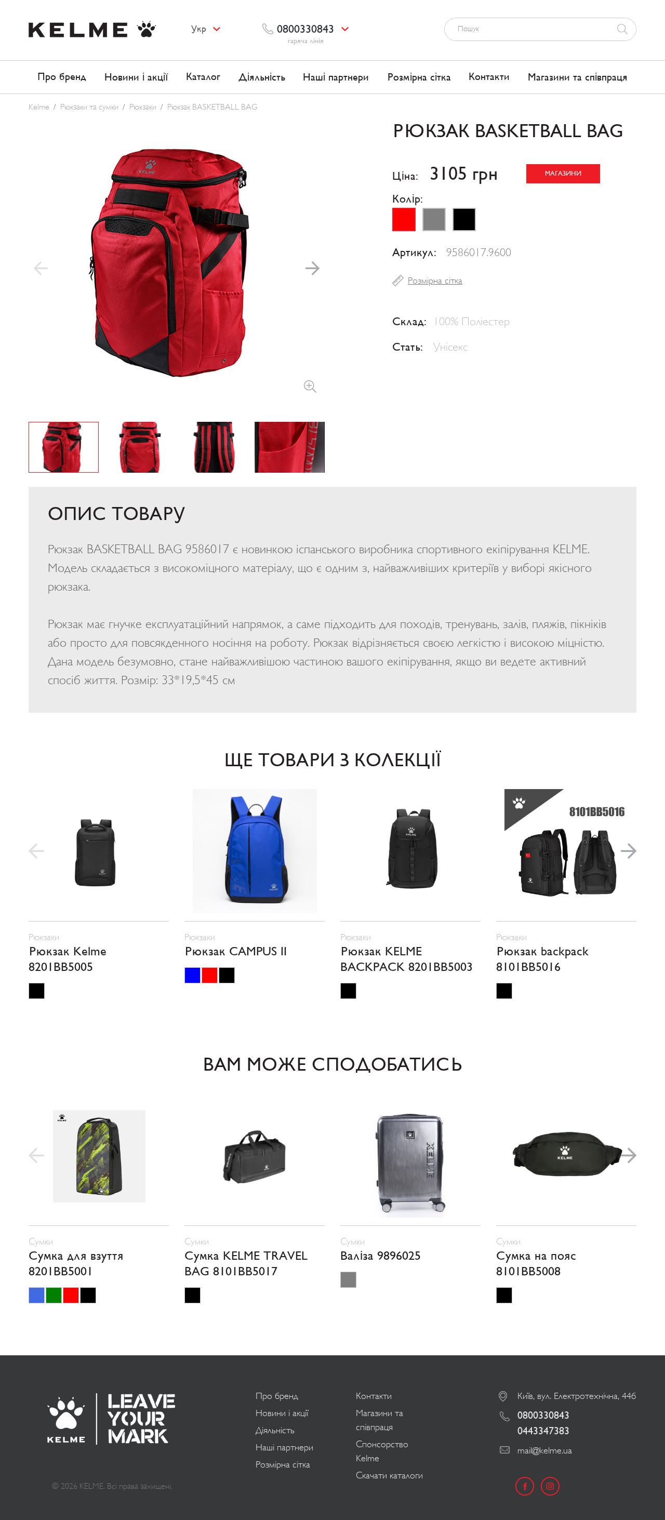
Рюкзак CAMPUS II (235, 951)
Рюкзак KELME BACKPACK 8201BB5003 (406, 959)
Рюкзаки (142, 107)
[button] (312, 268)
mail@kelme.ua (544, 1450)
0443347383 (543, 1431)
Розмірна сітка (419, 77)
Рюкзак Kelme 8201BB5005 (68, 959)
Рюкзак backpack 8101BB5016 (542, 959)
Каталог (203, 77)
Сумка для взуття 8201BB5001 (76, 1263)
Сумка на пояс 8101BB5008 (536, 1263)
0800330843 (543, 1415)
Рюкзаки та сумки (89, 107)
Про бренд (61, 77)
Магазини (563, 173)
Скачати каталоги (389, 1475)
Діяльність (261, 77)
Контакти (489, 77)
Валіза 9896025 (380, 1256)
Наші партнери (336, 77)
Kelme (39, 107)
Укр (198, 29)
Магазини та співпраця (578, 77)
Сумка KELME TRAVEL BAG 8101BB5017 (246, 1263)
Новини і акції (136, 77)
